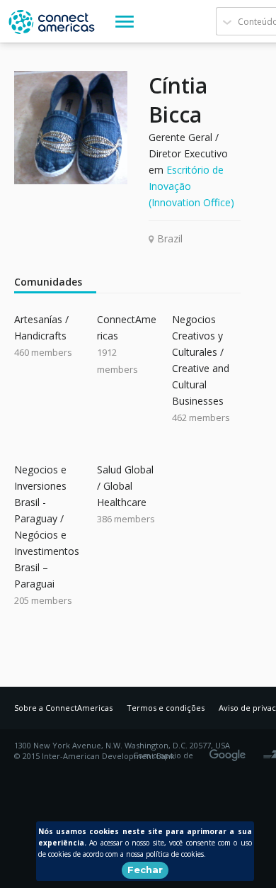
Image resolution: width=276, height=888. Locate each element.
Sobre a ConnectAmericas (63, 707)
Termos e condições (166, 707)
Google (230, 750)
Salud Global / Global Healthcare (125, 486)
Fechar (145, 869)
